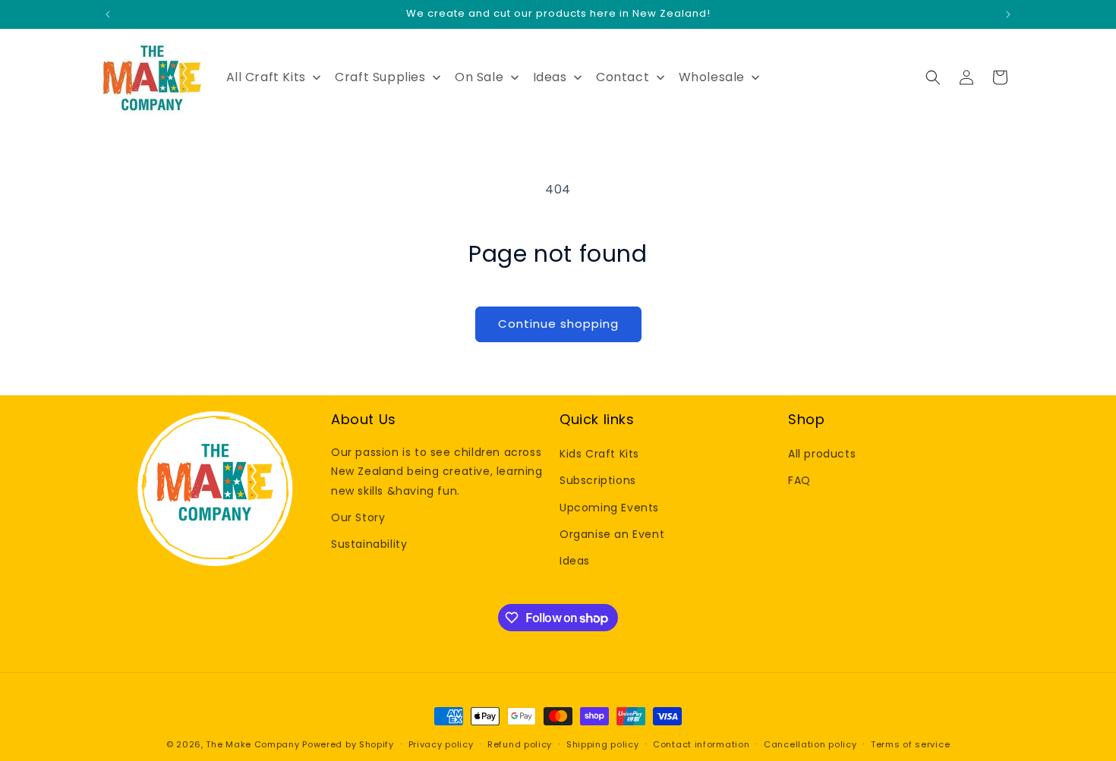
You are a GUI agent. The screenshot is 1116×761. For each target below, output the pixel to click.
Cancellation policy (810, 744)
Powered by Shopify (348, 744)
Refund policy (519, 744)
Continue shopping (558, 324)
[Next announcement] (1008, 14)
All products (822, 453)
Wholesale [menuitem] (712, 77)
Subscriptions (598, 480)
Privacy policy (441, 744)
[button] (933, 77)
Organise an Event (612, 534)
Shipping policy (602, 744)
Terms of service (910, 744)
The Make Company (252, 744)
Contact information (701, 744)
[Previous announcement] (108, 14)
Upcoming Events (609, 507)
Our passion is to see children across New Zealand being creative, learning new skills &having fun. (437, 471)
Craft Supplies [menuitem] (380, 77)
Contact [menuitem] (622, 77)
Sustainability (369, 544)
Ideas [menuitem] (550, 77)
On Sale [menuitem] (479, 77)
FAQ (799, 480)
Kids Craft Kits (599, 453)
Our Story (358, 517)
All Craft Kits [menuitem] (266, 77)
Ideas (575, 560)
